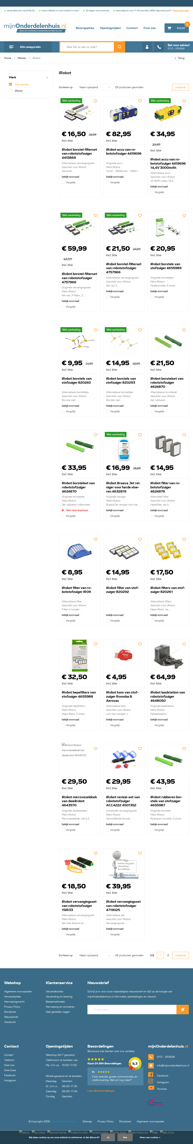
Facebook (9, 1075)
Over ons (149, 28)
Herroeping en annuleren (60, 1006)
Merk (12, 77)
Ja (108, 1137)
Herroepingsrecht (14, 1001)
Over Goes (10, 1070)
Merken (22, 58)
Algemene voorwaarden (18, 991)
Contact (132, 28)
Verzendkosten (54, 991)
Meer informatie (181, 10)
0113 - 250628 (179, 46)
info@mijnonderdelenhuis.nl (173, 1065)
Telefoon (9, 1060)
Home (7, 58)
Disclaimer (10, 1011)
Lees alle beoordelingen (100, 1090)
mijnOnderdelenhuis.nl (35, 28)
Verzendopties (12, 996)
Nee (125, 1137)
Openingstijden (110, 28)
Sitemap (87, 1121)
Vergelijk (71, 182)
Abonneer (182, 1009)
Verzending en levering (59, 996)
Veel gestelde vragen (58, 1011)
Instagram (10, 1080)
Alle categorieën (30, 47)
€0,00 (182, 26)
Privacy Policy (12, 1006)
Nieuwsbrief (11, 1017)
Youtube (161, 1089)
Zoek (119, 47)
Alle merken (22, 84)
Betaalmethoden (55, 1001)
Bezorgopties (85, 28)
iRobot (19, 90)
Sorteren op (66, 87)
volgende (180, 87)
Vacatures (10, 1022)
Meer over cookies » (150, 1137)
